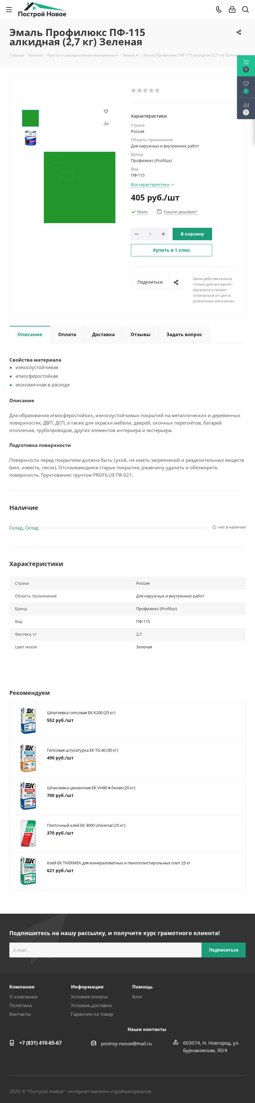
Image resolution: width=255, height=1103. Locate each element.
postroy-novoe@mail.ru (126, 1043)
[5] (157, 90)
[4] (152, 90)
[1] (134, 90)
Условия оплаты (89, 996)
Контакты (20, 1014)
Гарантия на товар (92, 1014)
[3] (146, 90)
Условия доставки (91, 1005)
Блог (137, 996)
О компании (23, 996)
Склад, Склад (24, 527)
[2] (140, 90)
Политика (20, 1005)
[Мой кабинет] (232, 10)
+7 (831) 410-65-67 (40, 1042)
